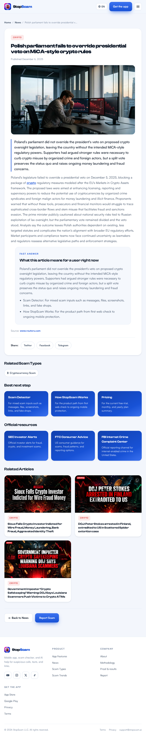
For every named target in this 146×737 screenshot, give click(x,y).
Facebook (45, 345)
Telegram (63, 345)
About (103, 656)
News (18, 22)
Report (104, 675)
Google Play (11, 700)
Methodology (107, 662)
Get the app (120, 6)
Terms (7, 713)
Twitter (28, 345)
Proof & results (108, 668)
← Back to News (18, 618)
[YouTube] (7, 675)
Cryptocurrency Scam (21, 372)
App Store (9, 694)
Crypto (17, 37)
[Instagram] (16, 675)
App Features (59, 656)
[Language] (101, 6)
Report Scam (47, 618)
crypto (31, 183)
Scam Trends (59, 675)
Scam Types (59, 668)
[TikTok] (34, 675)
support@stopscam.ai (130, 729)
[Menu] (138, 6)
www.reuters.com (30, 330)
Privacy (8, 707)
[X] (25, 675)
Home (7, 22)
